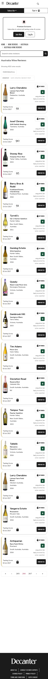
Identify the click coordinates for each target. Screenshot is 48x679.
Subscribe (11, 10)
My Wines (42, 86)
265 (18, 573)
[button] (18, 78)
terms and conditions (17, 677)
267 (30, 573)
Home (3, 44)
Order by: (5, 78)
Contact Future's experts (29, 670)
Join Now (19, 34)
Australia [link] (24, 44)
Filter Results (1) (9, 72)
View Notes (41, 108)
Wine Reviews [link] (13, 44)
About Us (13, 670)
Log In (30, 34)
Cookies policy (17, 673)
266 (24, 573)
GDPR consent (33, 677)
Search (45, 54)
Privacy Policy (30, 673)
